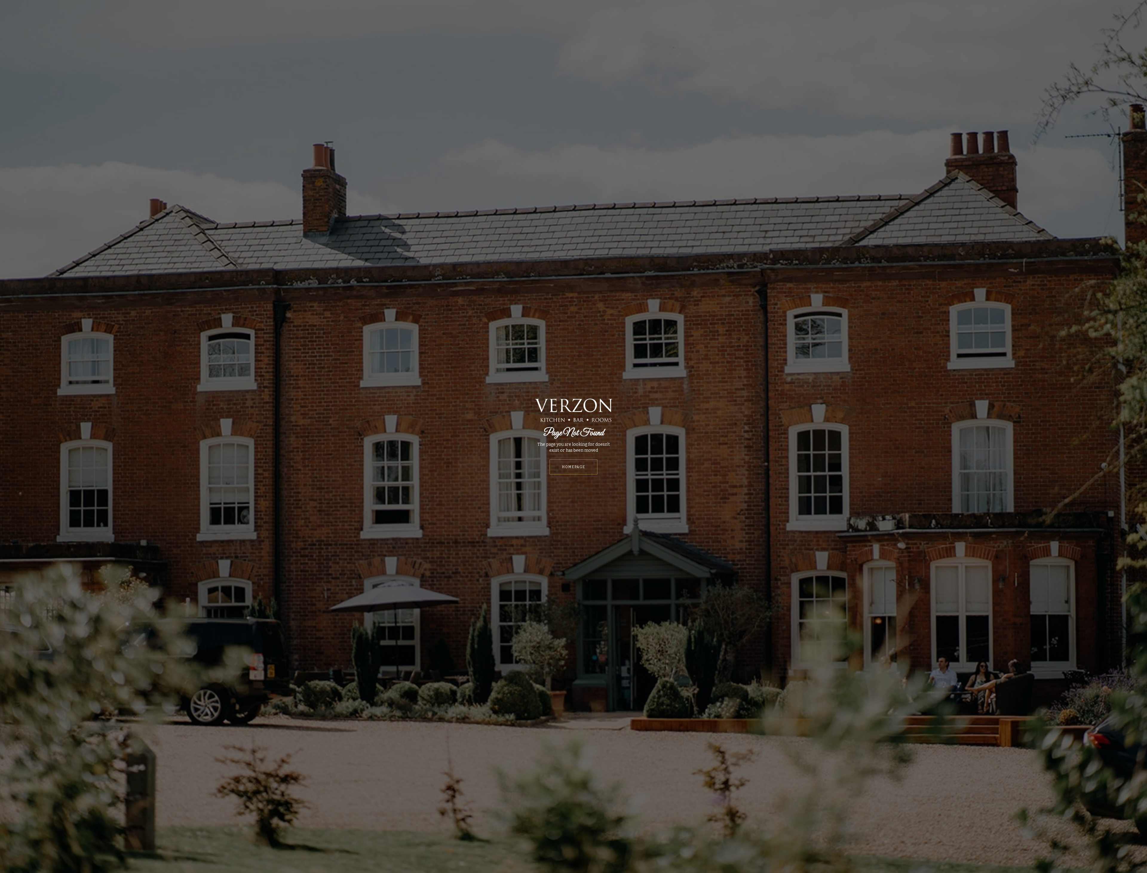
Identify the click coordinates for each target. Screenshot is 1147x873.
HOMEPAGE (573, 467)
